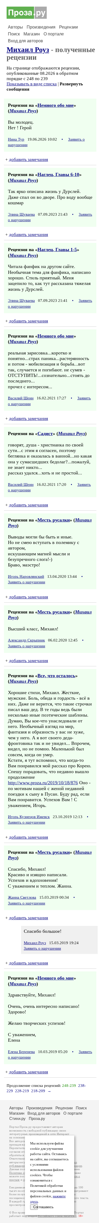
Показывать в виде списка (32, 83)
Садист (45, 433)
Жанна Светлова (22, 897)
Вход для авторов (25, 41)
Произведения (41, 27)
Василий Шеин (21, 398)
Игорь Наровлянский (26, 576)
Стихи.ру (17, 1118)
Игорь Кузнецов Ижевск (29, 817)
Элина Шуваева (21, 214)
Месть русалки (53, 520)
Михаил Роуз (28, 50)
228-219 (22, 1091)
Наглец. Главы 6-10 (58, 174)
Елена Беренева (21, 1052)
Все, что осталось (56, 675)
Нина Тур (16, 139)
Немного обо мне (55, 105)
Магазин (31, 34)
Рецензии (68, 27)
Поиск (14, 34)
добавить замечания (28, 159)
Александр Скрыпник (26, 640)
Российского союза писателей (57, 1216)
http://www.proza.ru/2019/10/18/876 (43, 782)
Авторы (15, 27)
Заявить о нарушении (26, 582)
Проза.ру (37, 1118)
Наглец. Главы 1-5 (57, 249)
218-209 (38, 1091)
